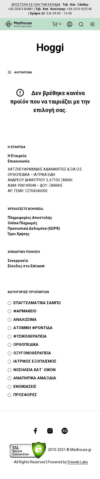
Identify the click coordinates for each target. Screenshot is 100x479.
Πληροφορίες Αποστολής (30, 218)
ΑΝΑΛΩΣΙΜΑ (25, 319)
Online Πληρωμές (22, 223)
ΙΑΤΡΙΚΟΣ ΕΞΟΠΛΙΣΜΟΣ (34, 361)
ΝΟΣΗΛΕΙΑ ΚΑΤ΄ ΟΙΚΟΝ (34, 369)
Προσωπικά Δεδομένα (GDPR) (34, 228)
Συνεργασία (18, 261)
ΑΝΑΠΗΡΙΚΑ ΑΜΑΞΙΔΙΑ (34, 378)
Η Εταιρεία (17, 156)
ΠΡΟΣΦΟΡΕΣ (25, 394)
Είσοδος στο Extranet (26, 266)
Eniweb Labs (78, 462)
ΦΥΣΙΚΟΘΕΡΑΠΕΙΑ (30, 336)
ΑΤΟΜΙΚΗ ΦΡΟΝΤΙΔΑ (33, 328)
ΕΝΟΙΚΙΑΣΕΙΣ (24, 386)
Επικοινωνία (18, 161)
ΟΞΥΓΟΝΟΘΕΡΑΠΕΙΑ (32, 353)
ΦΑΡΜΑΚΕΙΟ (24, 311)
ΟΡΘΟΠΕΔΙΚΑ (25, 344)
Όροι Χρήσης (18, 234)
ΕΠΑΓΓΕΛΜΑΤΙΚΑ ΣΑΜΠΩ (37, 303)
